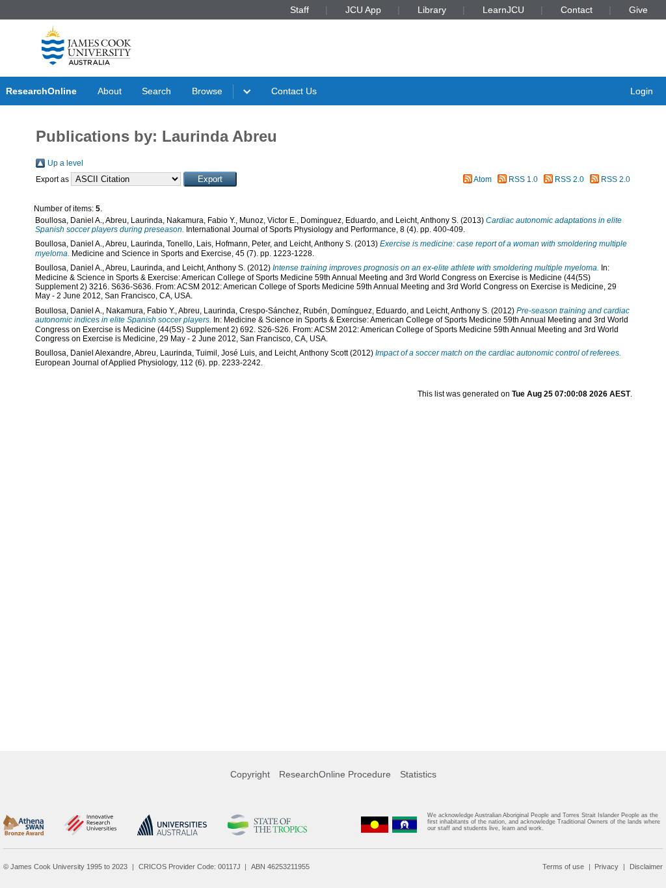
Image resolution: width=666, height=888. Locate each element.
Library (432, 10)
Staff (299, 10)
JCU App (363, 10)
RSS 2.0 (569, 179)
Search (156, 91)
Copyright (250, 774)
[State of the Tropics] (267, 825)
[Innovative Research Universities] (90, 825)
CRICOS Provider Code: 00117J (190, 866)
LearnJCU (503, 10)
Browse (207, 91)
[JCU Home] (86, 45)
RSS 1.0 (523, 179)
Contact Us (294, 91)
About (110, 91)
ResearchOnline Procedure (335, 774)
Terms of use (563, 866)
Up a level (65, 163)
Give (638, 10)
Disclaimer (646, 866)
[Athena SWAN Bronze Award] (23, 825)
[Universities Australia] (172, 825)
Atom (482, 179)
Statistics (418, 774)
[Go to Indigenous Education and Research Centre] (374, 824)
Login (641, 91)
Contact (577, 10)
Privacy (606, 866)
